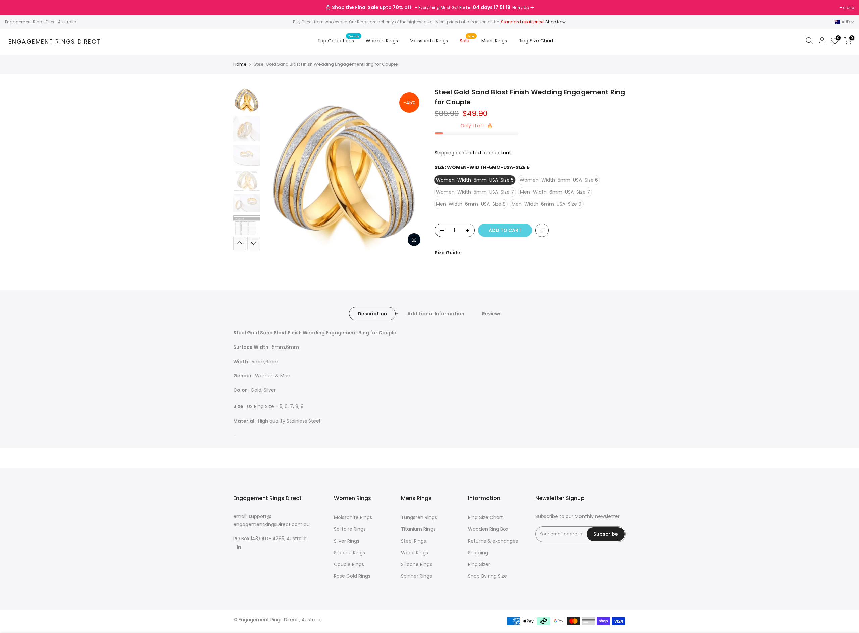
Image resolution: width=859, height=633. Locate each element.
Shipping (444, 152)
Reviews (492, 313)
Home (240, 64)
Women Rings (382, 40)
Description (372, 313)
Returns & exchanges (493, 540)
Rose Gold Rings (352, 576)
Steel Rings (413, 540)
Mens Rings (494, 40)
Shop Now (555, 22)
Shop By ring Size (487, 576)
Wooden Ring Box (488, 529)
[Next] (412, 169)
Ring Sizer (479, 564)
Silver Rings (346, 540)
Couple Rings (349, 564)
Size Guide (447, 252)
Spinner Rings (416, 576)
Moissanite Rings (429, 40)
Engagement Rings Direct (54, 42)
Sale (467, 39)
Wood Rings (414, 552)
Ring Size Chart (536, 40)
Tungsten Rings (419, 517)
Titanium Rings (418, 529)
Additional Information (435, 313)
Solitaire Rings (350, 529)
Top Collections (338, 39)
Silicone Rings (349, 552)
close (13, 7)
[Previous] (275, 169)
